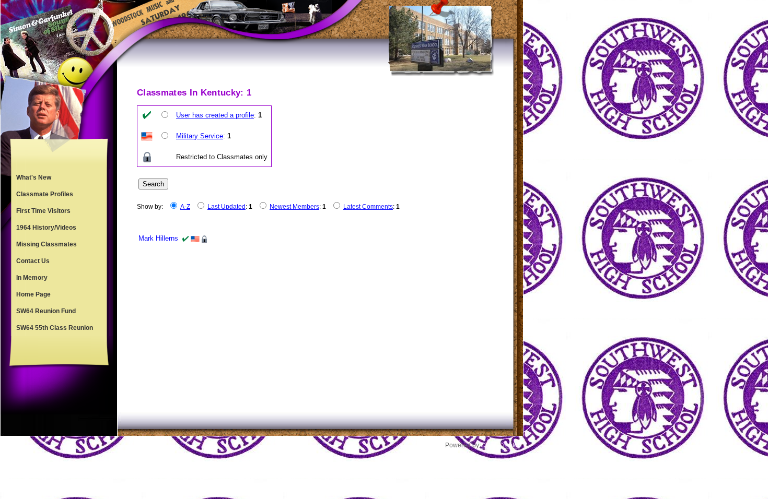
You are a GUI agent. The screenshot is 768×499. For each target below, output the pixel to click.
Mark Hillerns (158, 238)
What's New (33, 177)
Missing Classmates (46, 244)
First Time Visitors (43, 211)
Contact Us (33, 261)
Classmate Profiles (44, 194)
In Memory (32, 277)
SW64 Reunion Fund (46, 311)
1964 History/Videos (46, 227)
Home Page (33, 294)
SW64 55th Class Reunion (54, 327)
